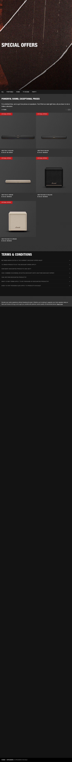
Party (34, 92)
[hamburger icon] (67, 8)
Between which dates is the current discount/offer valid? (22, 260)
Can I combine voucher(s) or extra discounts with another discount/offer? (28, 273)
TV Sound (26, 92)
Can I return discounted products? (14, 277)
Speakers (10, 760)
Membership (45, 3)
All (3, 92)
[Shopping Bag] (64, 8)
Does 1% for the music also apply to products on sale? (21, 285)
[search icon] (58, 8)
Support (53, 8)
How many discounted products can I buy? (16, 269)
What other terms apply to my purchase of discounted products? (25, 281)
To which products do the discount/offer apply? (19, 264)
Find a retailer (55, 3)
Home (18, 92)
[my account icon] (61, 8)
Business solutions (35, 3)
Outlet (63, 3)
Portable (10, 92)
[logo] (7, 7)
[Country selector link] (67, 4)
